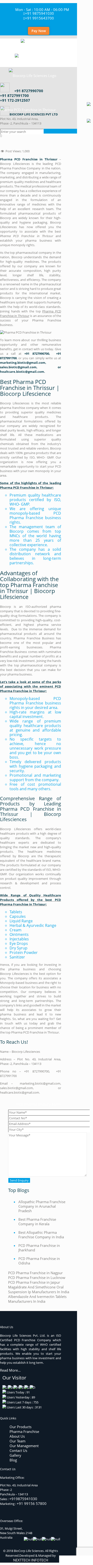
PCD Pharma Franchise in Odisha (39, 1260)
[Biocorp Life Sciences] (38, 60)
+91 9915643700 (39, 18)
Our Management (24, 1445)
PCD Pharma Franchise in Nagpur (35, 1272)
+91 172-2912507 (15, 100)
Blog (13, 1460)
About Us (17, 1436)
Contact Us (18, 1450)
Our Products (20, 1426)
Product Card (72, 1560)
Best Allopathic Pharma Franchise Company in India (41, 1234)
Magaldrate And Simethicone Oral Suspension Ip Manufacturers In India (38, 1289)
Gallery (15, 1455)
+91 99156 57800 (31, 1503)
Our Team (18, 1441)
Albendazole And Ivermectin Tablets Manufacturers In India (37, 1299)
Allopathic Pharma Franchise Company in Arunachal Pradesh (41, 1206)
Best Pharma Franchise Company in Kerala (37, 1221)
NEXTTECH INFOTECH (30, 1560)
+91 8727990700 (28, 90)
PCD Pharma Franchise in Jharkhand (39, 1247)
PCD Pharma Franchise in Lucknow (36, 1277)
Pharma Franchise (24, 1431)
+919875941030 (23, 1498)
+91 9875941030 (39, 13)
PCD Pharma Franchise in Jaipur (34, 1282)
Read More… (10, 1370)
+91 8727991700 (14, 95)
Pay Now (38, 31)
